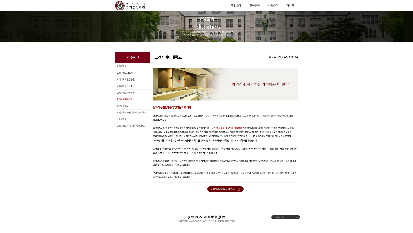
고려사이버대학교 (124, 99)
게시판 (290, 5)
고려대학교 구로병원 (125, 86)
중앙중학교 (121, 119)
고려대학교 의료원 (124, 73)
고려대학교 (121, 66)
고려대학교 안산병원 (125, 93)
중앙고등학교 (122, 106)
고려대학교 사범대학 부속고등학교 (131, 112)
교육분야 (255, 5)
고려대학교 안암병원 (125, 79)
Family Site (279, 217)
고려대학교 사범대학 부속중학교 (130, 126)
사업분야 (273, 5)
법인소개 (236, 5)
